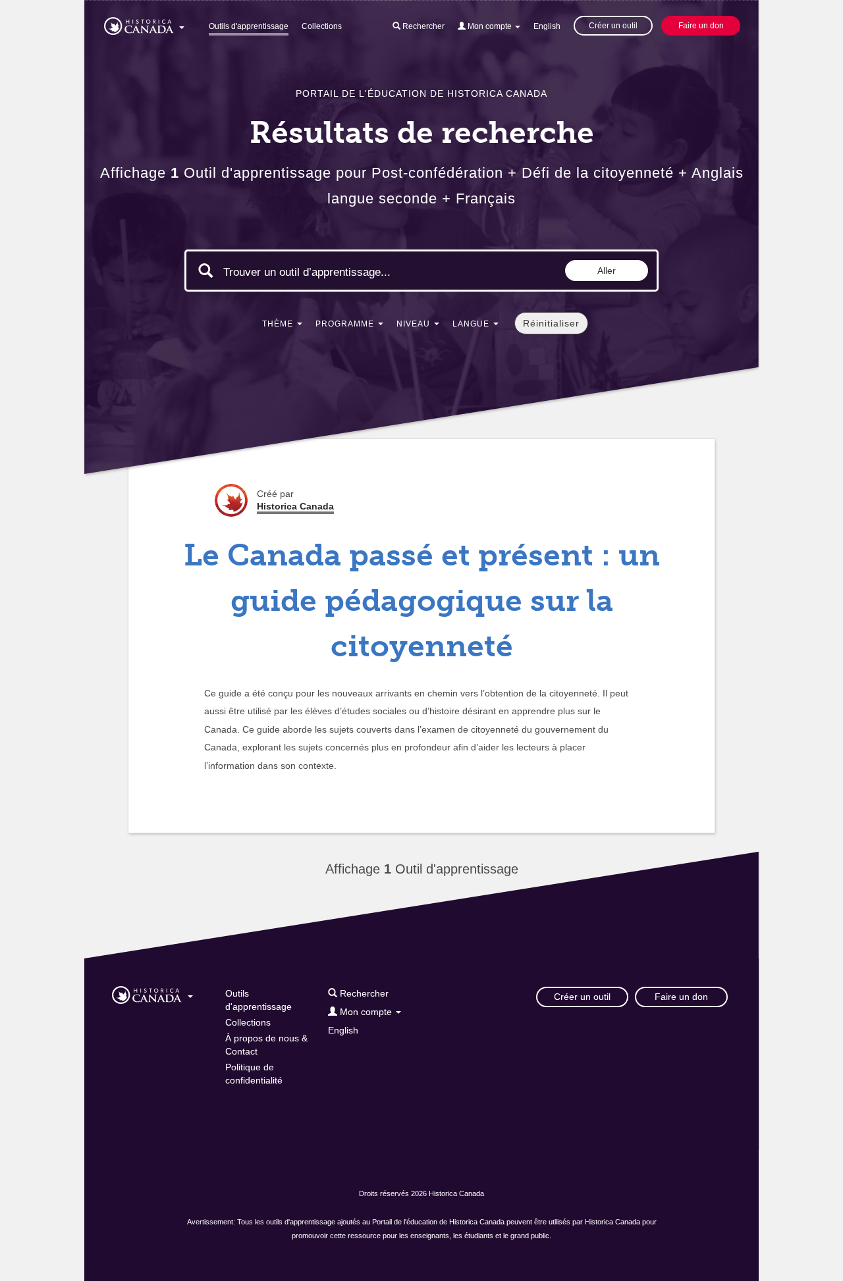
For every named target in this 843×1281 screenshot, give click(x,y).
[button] (144, 23)
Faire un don (701, 25)
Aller (606, 270)
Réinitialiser (551, 323)
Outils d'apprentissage (248, 26)
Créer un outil (613, 25)
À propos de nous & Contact (266, 1045)
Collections (322, 26)
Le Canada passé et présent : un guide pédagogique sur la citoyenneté (422, 601)
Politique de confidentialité (254, 1073)
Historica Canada (295, 506)
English (546, 26)
